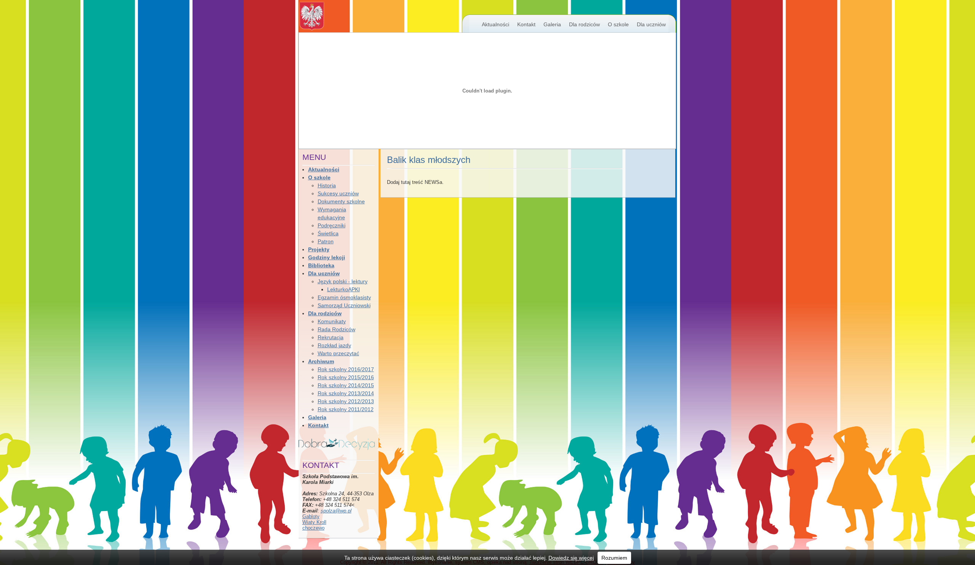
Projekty (318, 249)
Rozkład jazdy (334, 345)
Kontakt (526, 24)
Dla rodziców (584, 24)
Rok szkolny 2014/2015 (346, 385)
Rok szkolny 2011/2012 (346, 409)
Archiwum (321, 361)
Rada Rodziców (336, 329)
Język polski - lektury (343, 281)
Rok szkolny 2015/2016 (346, 377)
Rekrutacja (331, 337)
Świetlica (328, 233)
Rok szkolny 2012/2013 (346, 401)
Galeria (552, 24)
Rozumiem (614, 558)
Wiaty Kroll (314, 522)
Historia (327, 185)
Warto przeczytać (338, 353)
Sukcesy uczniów (338, 193)
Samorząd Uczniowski (344, 305)
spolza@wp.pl (336, 511)
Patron (326, 241)
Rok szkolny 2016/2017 (346, 369)
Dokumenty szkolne (341, 201)
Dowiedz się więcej (571, 558)
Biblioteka (321, 265)
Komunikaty (332, 321)
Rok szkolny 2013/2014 (346, 393)
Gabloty (311, 516)
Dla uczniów (651, 24)
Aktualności (495, 24)
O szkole (618, 24)
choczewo (313, 528)
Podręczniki (331, 225)
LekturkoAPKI (343, 289)
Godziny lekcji (326, 257)
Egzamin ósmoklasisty (344, 297)
